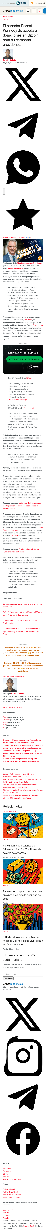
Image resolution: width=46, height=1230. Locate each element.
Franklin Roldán (29, 1226)
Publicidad (6, 1212)
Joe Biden (28, 320)
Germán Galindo (9, 60)
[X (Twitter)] (23, 1034)
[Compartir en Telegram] (23, 145)
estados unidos (13, 676)
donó (17, 530)
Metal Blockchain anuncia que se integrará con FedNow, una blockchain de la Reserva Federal (22, 506)
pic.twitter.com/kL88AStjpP (17, 399)
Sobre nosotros (8, 1210)
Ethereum (6, 720)
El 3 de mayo (38, 325)
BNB (4, 725)
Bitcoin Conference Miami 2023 (29, 263)
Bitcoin (10, 16)
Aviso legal (7, 1218)
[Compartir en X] (23, 104)
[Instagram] (23, 1075)
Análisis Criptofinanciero (12, 1179)
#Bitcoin (29, 378)
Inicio (5, 16)
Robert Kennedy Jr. (16, 268)
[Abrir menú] (28, 10)
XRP (4, 728)
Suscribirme (8, 978)
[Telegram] (23, 1117)
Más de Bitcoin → (9, 811)
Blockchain (7, 1171)
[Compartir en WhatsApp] (23, 187)
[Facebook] (23, 1158)
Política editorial (9, 1189)
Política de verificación (11, 1192)
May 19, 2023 (29, 408)
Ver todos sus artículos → (12, 707)
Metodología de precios (11, 1197)
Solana (5, 722)
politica (21, 676)
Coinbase (14, 535)
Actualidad (7, 1168)
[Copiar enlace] (4, 192)
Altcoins (6, 1176)
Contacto (6, 1215)
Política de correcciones (12, 1194)
